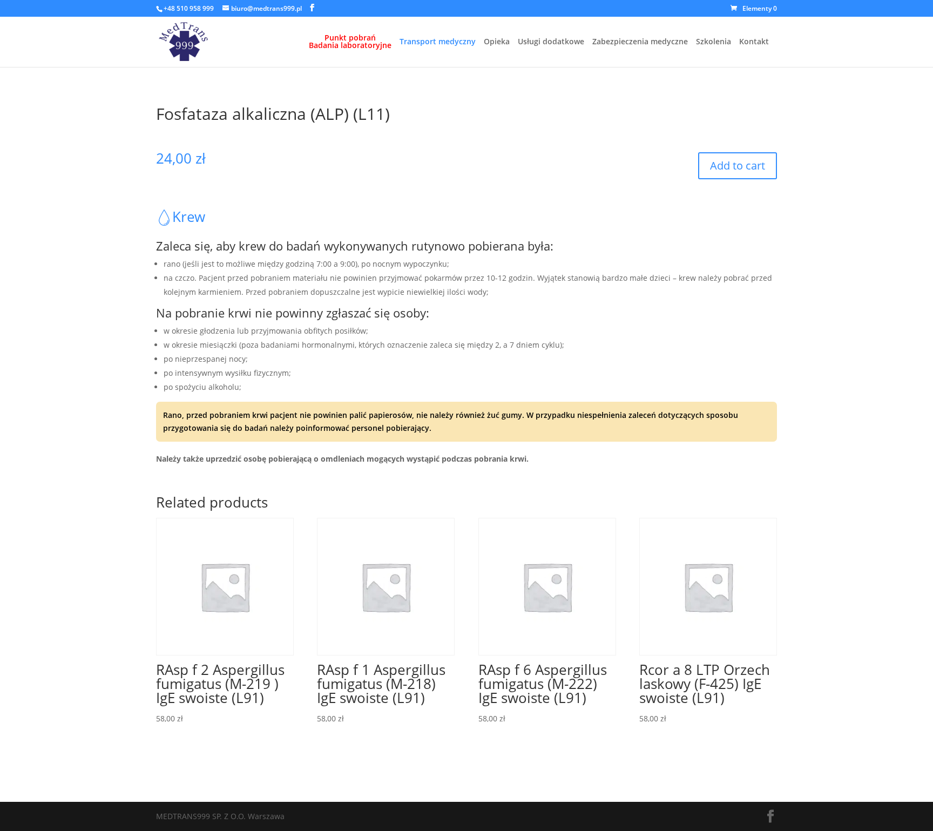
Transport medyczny (438, 42)
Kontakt (754, 42)
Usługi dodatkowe (551, 42)
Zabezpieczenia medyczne (640, 42)
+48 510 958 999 (189, 8)
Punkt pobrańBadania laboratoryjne (350, 42)
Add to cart (737, 165)
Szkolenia (713, 42)
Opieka (497, 42)
